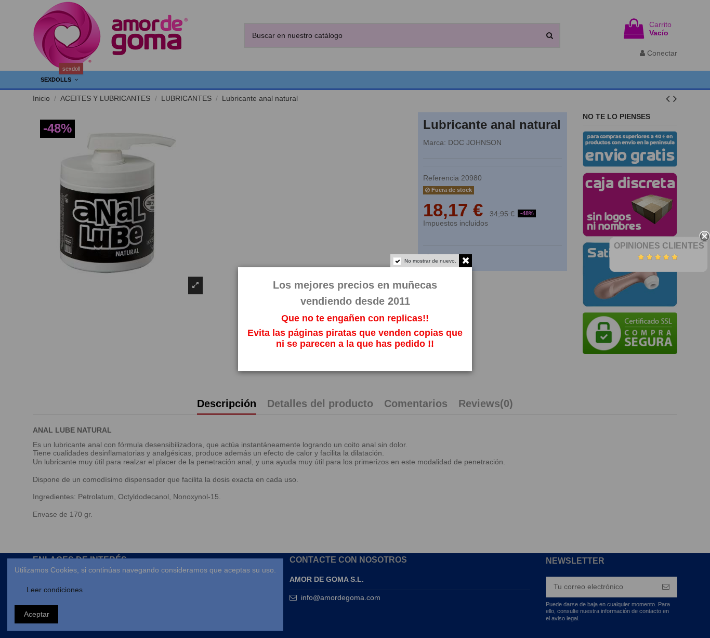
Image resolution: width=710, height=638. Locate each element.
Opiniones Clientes (659, 245)
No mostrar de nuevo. (430, 261)
